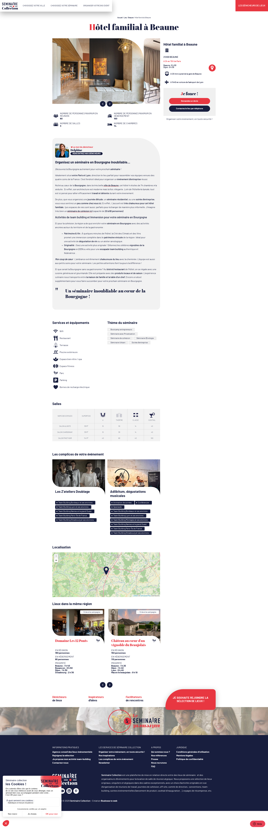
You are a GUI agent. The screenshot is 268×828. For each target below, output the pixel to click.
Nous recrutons (159, 763)
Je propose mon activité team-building (71, 759)
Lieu (125, 17)
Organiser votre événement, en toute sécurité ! (189, 119)
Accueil (120, 17)
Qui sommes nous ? (160, 752)
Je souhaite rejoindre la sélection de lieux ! (190, 699)
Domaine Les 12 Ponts (71, 640)
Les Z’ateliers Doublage (72, 491)
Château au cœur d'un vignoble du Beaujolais (128, 642)
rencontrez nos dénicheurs (86, 154)
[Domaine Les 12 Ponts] (78, 626)
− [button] (56, 560)
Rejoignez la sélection (63, 755)
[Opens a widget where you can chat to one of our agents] (257, 824)
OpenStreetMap (145, 596)
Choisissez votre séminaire (64, 6)
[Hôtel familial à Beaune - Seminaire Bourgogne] (64, 784)
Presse (154, 759)
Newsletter (104, 763)
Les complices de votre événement (116, 759)
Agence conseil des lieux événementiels (72, 752)
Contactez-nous (60, 763)
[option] (106, 71)
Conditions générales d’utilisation (192, 752)
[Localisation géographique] (212, 67)
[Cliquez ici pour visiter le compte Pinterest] (76, 791)
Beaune (130, 17)
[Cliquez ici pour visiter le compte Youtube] (62, 792)
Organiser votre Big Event (96, 6)
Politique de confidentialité (189, 759)
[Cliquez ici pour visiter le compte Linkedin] (69, 792)
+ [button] (56, 556)
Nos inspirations (107, 755)
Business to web (109, 801)
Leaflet (135, 596)
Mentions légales (184, 755)
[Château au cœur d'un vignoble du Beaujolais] (134, 626)
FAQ (153, 766)
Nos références (159, 755)
